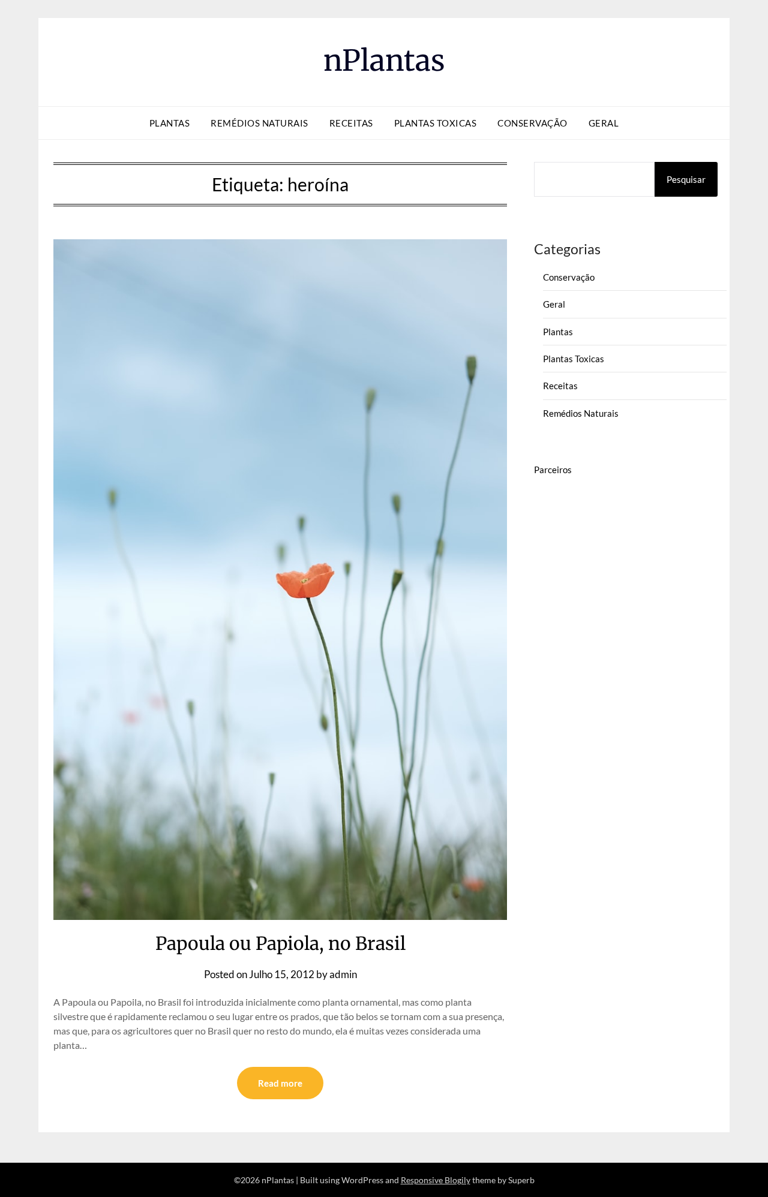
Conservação (532, 123)
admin (343, 974)
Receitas (351, 123)
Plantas (169, 123)
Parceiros (553, 469)
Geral (604, 123)
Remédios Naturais (259, 123)
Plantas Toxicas (435, 123)
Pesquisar (686, 179)
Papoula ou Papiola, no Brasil (280, 943)
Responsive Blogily (435, 1180)
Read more (280, 1083)
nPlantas (384, 61)
